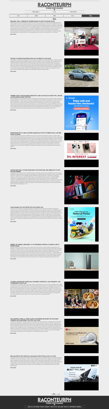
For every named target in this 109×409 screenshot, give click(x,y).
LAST (59, 394)
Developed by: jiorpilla (75, 406)
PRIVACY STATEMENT (44, 406)
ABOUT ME (30, 406)
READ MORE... (13, 34)
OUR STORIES (36, 406)
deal (93, 16)
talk (72, 16)
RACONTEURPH (54, 4)
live (18, 16)
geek (36, 16)
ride (54, 16)
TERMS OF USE (53, 406)
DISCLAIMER (60, 406)
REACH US (66, 406)
